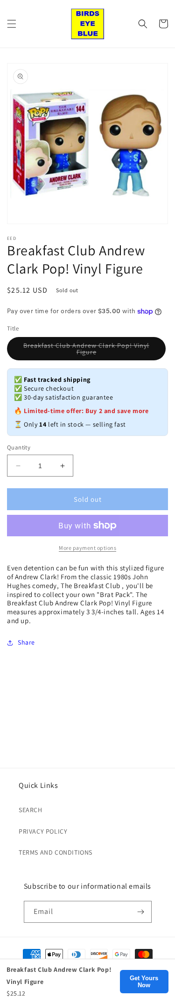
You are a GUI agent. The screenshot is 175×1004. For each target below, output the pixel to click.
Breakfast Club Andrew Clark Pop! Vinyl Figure (86, 350)
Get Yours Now (144, 982)
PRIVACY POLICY (43, 831)
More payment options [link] (87, 547)
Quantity (18, 447)
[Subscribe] (141, 912)
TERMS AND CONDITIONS (55, 852)
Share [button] (26, 642)
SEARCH (30, 810)
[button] (11, 24)
